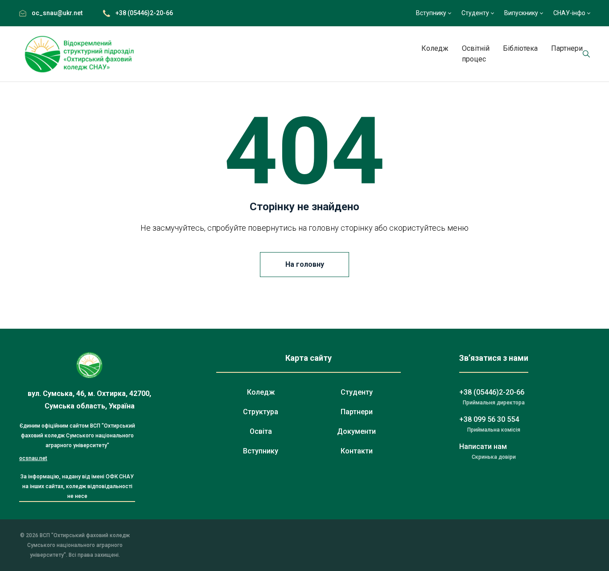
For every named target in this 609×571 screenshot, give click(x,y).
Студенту (475, 12)
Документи (356, 431)
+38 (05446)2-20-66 (144, 12)
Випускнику (521, 12)
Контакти (357, 451)
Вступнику (431, 12)
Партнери (567, 48)
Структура (260, 412)
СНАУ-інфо (569, 12)
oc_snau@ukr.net (57, 12)
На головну (304, 264)
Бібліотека (520, 48)
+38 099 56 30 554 (489, 419)
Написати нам (483, 446)
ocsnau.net (33, 458)
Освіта (261, 431)
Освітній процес (476, 53)
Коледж (435, 48)
